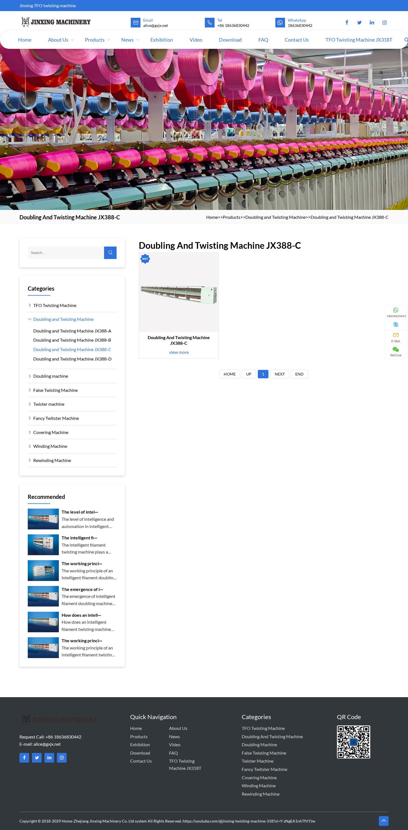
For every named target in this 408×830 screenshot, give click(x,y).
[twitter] (359, 23)
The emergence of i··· (82, 589)
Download (230, 40)
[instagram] (384, 23)
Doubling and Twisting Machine (275, 217)
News (127, 40)
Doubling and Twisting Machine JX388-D (72, 358)
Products (95, 40)
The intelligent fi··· (79, 537)
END (299, 374)
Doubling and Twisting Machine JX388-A (72, 330)
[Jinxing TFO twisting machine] (56, 22)
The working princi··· (82, 563)
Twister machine (48, 404)
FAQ (263, 40)
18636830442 (300, 25)
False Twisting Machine (55, 390)
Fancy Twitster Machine (56, 418)
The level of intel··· (80, 511)
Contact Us (297, 40)
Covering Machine (50, 432)
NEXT (280, 374)
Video (196, 40)
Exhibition (161, 40)
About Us (58, 40)
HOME (230, 374)
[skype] (395, 324)
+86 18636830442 (233, 25)
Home (24, 40)
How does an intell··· (81, 615)
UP (248, 374)
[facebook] (347, 23)
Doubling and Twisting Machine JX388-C (350, 217)
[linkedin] (372, 23)
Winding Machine (50, 446)
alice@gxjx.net (47, 744)
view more (179, 352)
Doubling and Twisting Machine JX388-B (72, 339)
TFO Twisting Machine (54, 305)
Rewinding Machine (52, 460)
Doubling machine (50, 376)
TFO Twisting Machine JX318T (359, 40)
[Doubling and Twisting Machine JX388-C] (178, 292)
